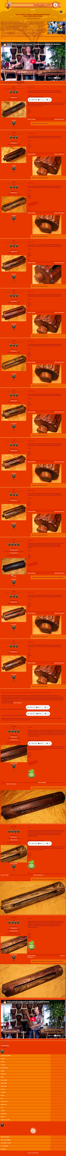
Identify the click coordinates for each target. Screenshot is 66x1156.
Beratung (3, 1064)
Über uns (3, 1089)
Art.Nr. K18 (14, 423)
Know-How (3, 1074)
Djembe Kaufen (4, 1067)
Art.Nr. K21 (14, 579)
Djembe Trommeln (5, 1136)
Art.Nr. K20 (14, 523)
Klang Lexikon (4, 1080)
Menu (33, 9)
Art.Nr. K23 (14, 624)
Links (2, 1107)
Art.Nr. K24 (14, 674)
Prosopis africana (14, 550)
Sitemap (3, 1110)
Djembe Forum (4, 1101)
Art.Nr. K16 (14, 373)
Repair (2, 1077)
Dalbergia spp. (14, 97)
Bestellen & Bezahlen (6, 1055)
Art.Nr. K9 (14, 274)
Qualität (2, 1071)
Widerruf (3, 1116)
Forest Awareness (14, 552)
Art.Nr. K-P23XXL (13, 763)
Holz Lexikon (4, 1083)
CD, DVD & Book (4, 1146)
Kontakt (2, 1061)
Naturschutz (3, 1086)
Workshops (3, 1149)
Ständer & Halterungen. (59, 119)
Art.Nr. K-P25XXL (13, 863)
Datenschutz (4, 1113)
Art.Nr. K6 (14, 165)
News (2, 1098)
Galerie (2, 1095)
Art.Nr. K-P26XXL (13, 954)
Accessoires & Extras (6, 1143)
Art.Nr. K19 (14, 473)
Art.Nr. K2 (14, 120)
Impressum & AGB (5, 1119)
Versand (3, 1058)
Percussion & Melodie (6, 1139)
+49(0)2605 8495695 (5, 1045)
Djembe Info (3, 1104)
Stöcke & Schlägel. (32, 119)
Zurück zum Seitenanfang (33, 1152)
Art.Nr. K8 (14, 215)
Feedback (3, 1092)
